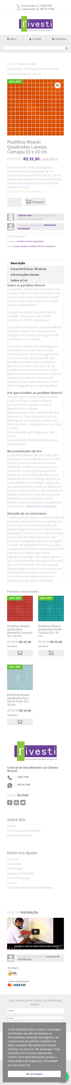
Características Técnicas (29, 269)
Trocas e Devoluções (18, 878)
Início (10, 64)
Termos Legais (15, 868)
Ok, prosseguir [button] (34, 1074)
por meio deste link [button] (19, 1065)
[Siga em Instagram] (16, 802)
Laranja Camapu (20, 246)
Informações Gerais (25, 274)
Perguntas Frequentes (19, 835)
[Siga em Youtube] (23, 802)
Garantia (11, 883)
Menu (13, 39)
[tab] (35, 263)
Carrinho (60, 39)
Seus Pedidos (14, 864)
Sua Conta (12, 859)
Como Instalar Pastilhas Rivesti (23, 830)
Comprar (38, 202)
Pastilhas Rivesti (37, 246)
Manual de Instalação (41, 506)
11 (22, 776)
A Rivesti (11, 826)
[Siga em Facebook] (9, 802)
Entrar (36, 39)
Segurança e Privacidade (20, 873)
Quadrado (50, 246)
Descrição (18, 263)
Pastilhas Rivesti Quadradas (30, 241)
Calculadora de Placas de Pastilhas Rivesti (30, 887)
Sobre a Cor (19, 280)
